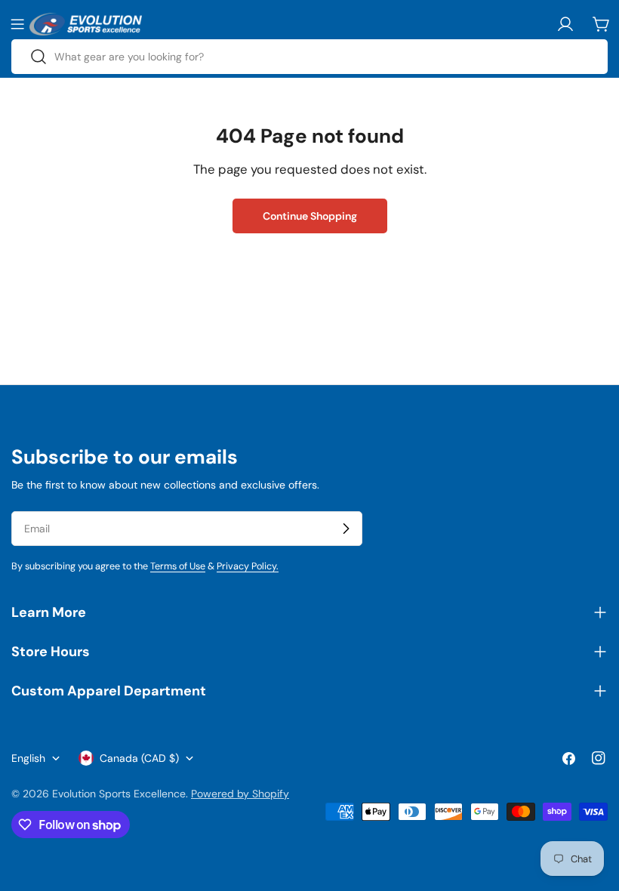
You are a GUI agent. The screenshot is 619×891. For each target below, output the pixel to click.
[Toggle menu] (17, 24)
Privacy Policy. (248, 566)
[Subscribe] (346, 528)
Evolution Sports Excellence (119, 793)
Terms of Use (177, 566)
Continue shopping (310, 216)
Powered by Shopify (240, 793)
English (28, 758)
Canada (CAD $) (139, 758)
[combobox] (309, 56)
